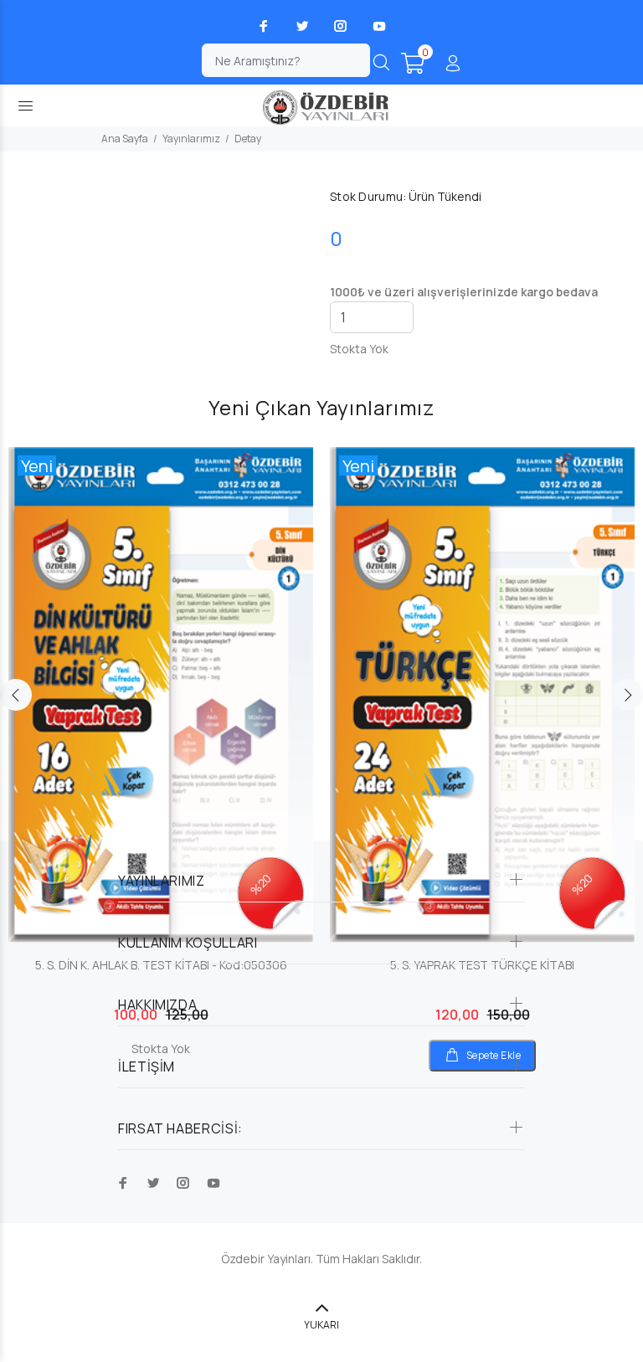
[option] (161, 736)
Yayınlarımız (191, 138)
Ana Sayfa (124, 138)
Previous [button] (16, 695)
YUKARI (321, 1325)
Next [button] (627, 695)
